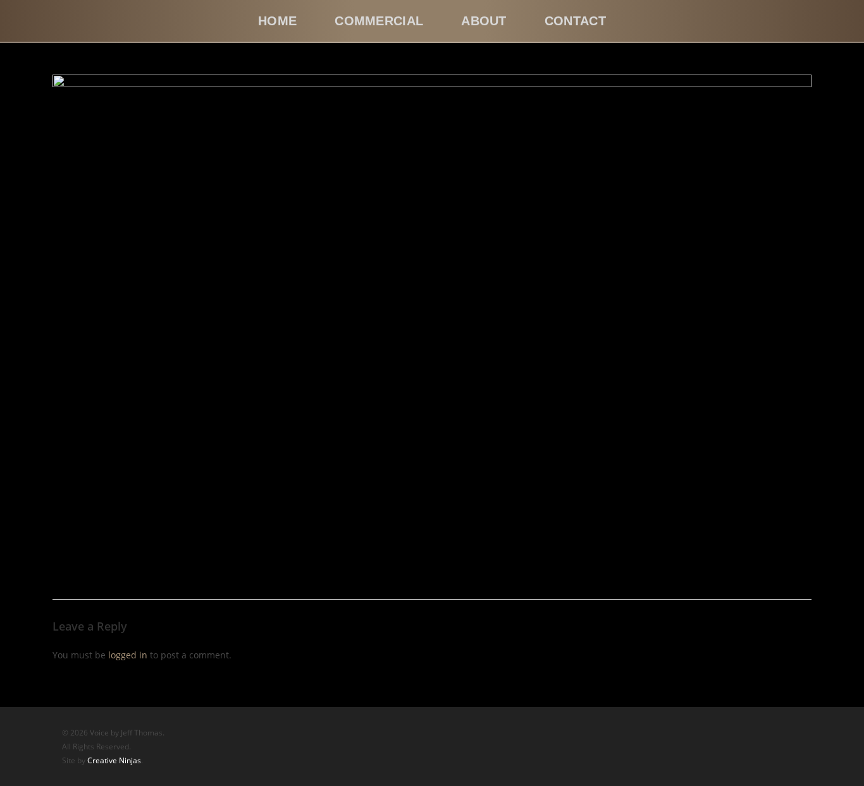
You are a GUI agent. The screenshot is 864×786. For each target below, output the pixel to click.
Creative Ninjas (114, 760)
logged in (127, 655)
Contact (575, 21)
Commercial (379, 21)
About (484, 21)
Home (277, 21)
